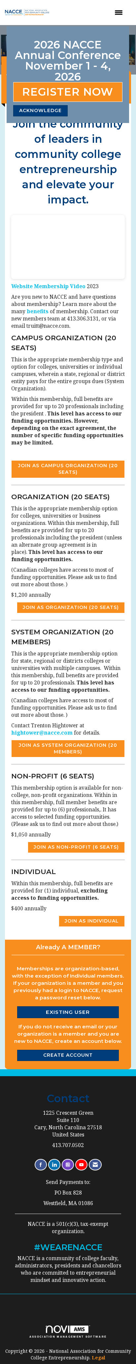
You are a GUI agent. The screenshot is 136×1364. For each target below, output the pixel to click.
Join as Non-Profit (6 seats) (76, 847)
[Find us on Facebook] (41, 1164)
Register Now (67, 91)
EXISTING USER (68, 1012)
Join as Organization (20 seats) (71, 607)
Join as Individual (92, 921)
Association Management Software (68, 1336)
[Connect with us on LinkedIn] (54, 1164)
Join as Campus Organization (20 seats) (68, 469)
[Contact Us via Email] (95, 1164)
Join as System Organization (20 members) (68, 748)
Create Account (68, 1055)
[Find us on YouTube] (81, 1164)
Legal (98, 1357)
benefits (38, 311)
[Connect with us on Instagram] (68, 1164)
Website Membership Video (48, 286)
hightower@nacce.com (42, 732)
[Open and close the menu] (91, 12)
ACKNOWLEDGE (40, 110)
